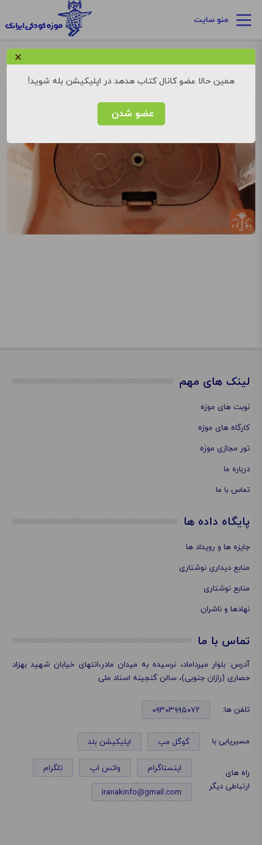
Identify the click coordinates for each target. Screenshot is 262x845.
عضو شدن (131, 114)
